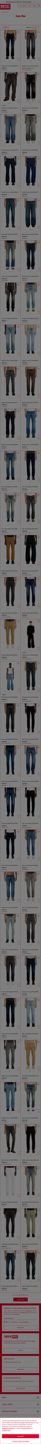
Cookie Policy (6, 1430)
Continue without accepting (20, 1441)
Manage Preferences (8, 1428)
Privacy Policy (26, 1428)
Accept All (20, 1436)
